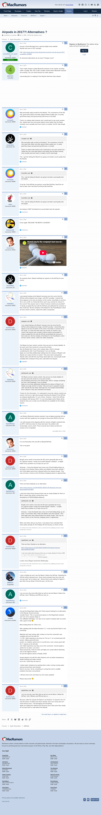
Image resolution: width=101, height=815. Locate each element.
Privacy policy (6, 798)
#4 (65, 134)
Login (84, 54)
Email (3, 758)
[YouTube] (92, 5)
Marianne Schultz (54, 774)
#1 (65, 43)
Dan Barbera (5, 781)
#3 (65, 109)
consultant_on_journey (10, 35)
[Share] (62, 43)
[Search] (95, 15)
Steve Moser (5, 787)
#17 (65, 536)
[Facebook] (83, 5)
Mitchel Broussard (7, 768)
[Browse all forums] (93, 15)
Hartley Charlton (6, 774)
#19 (65, 589)
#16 (65, 480)
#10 (65, 292)
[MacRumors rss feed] (95, 5)
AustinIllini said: (25, 173)
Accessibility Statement (18, 798)
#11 (65, 317)
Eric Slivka (53, 755)
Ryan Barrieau (54, 781)
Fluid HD (7, 801)
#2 (65, 65)
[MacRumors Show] (79, 5)
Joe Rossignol (54, 761)
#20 (65, 607)
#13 (65, 413)
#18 (65, 572)
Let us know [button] (69, 5)
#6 (65, 193)
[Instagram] (86, 5)
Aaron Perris (53, 787)
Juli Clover (5, 761)
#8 (65, 237)
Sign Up (84, 50)
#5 (65, 168)
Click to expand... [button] (43, 557)
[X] (89, 5)
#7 (65, 219)
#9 (65, 275)
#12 (65, 368)
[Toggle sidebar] (98, 15)
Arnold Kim (5, 755)
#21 (65, 686)
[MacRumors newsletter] (98, 5)
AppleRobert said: (26, 540)
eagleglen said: (25, 321)
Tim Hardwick (54, 768)
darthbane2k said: (26, 373)
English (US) (94, 799)
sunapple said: (25, 138)
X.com (7, 758)
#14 (65, 438)
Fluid (3, 801)
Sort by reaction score (35, 35)
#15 (65, 456)
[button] (17, 11)
